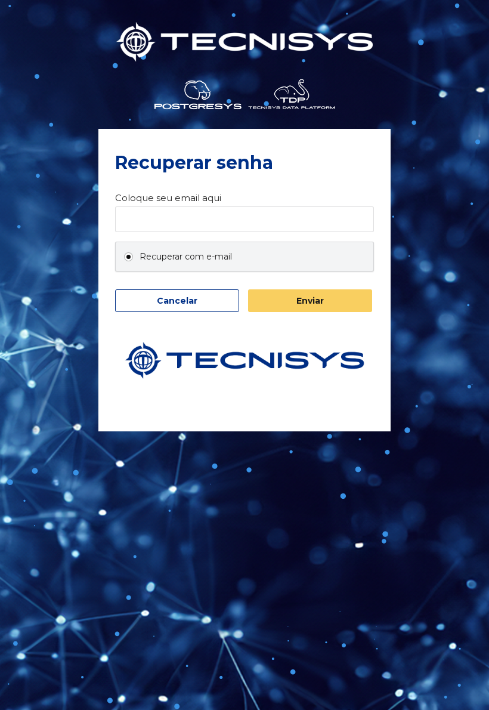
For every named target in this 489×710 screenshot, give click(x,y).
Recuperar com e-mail (186, 257)
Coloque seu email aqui (168, 198)
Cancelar (177, 300)
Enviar (310, 300)
